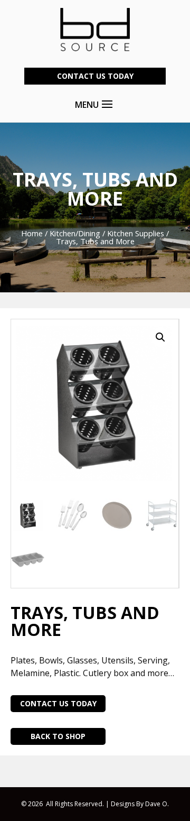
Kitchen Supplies (135, 233)
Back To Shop (58, 736)
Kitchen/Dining (75, 233)
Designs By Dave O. (140, 803)
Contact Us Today (95, 76)
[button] (160, 337)
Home (32, 233)
